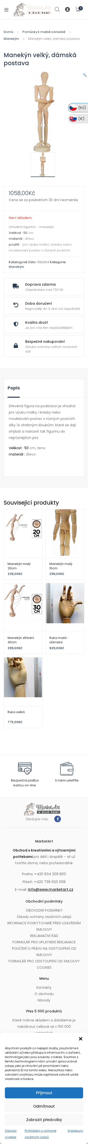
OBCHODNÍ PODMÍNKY (44, 910)
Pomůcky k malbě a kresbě (43, 32)
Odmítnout (44, 1106)
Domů (8, 32)
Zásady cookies (11, 1134)
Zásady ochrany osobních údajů (44, 916)
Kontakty (44, 987)
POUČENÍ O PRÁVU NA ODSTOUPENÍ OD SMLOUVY (44, 951)
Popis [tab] (14, 388)
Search (57, 9)
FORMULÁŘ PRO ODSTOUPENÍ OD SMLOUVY (44, 961)
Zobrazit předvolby (44, 1119)
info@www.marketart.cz (50, 889)
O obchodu (44, 993)
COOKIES (44, 967)
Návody (44, 1000)
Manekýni (11, 38)
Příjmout (44, 1092)
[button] (80, 1038)
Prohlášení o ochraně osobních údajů (40, 1134)
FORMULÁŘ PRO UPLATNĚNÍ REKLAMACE (44, 942)
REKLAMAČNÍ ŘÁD (44, 935)
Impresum (75, 1131)
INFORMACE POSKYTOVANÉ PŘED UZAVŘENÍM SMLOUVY (44, 926)
